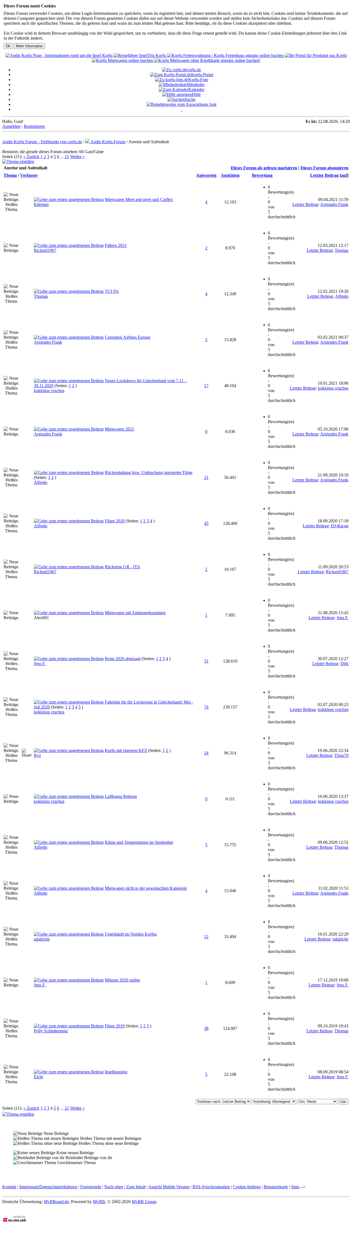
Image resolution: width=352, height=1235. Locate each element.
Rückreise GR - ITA (122, 566)
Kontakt (9, 1186)
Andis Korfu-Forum (107, 141)
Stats (295, 1186)
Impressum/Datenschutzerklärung (48, 1186)
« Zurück (31, 156)
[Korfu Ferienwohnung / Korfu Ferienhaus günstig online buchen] (226, 55)
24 (206, 753)
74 (206, 707)
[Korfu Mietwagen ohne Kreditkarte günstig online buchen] (207, 60)
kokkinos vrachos (49, 390)
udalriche (42, 939)
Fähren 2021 (116, 245)
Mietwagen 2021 (119, 429)
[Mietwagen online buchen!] (123, 60)
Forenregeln (90, 1186)
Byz (37, 755)
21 (67, 156)
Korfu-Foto (198, 79)
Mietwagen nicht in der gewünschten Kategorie (146, 888)
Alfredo (341, 296)
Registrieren (34, 126)
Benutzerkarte (276, 1186)
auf (344, 175)
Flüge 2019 (115, 1026)
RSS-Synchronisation (211, 1186)
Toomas (341, 250)
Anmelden (11, 126)
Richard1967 (45, 250)
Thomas (41, 296)
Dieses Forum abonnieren (324, 168)
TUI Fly (112, 291)
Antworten (206, 175)
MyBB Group (144, 1201)
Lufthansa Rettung (121, 796)
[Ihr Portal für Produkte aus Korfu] (316, 55)
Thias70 (341, 755)
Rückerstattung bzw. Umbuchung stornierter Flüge (149, 472)
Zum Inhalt (135, 1186)
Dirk (344, 663)
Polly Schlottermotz (51, 1031)
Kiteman (41, 204)
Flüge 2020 (115, 521)
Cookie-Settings (247, 1186)
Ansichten (230, 175)
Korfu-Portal (202, 74)
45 (206, 523)
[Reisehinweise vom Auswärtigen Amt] (181, 104)
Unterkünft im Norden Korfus (131, 934)
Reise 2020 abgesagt (123, 658)
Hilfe (196, 94)
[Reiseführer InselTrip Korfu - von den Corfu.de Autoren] (140, 55)
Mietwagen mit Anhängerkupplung (135, 612)
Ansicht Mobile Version (168, 1186)
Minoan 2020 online (122, 980)
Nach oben (113, 1186)
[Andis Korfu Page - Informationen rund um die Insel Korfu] (60, 55)
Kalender (196, 89)
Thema (10, 175)
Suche (190, 99)
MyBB (99, 1201)
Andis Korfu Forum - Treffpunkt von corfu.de (42, 141)
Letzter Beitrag (324, 175)
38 (206, 1028)
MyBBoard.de (56, 1201)
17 (206, 385)
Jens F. (342, 617)
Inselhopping (116, 1071)
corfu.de (194, 69)
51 (206, 661)
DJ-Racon (339, 525)
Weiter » (77, 156)
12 (206, 936)
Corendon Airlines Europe (127, 337)
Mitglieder (196, 84)
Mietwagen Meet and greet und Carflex (139, 199)
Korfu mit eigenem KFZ (126, 750)
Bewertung (262, 175)
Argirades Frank (334, 204)
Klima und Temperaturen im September (139, 842)
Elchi (38, 1076)
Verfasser (29, 175)
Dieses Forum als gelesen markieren (264, 168)
